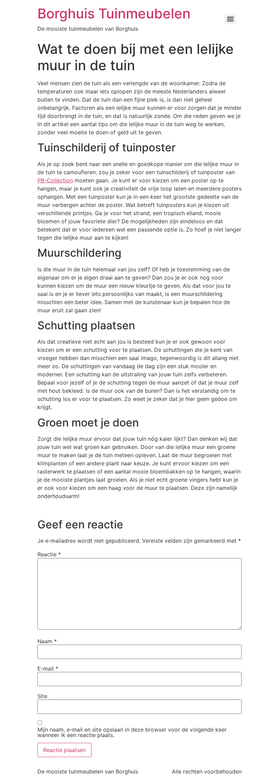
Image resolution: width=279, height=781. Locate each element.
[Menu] (230, 19)
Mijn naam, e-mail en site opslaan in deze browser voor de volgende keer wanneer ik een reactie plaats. (132, 732)
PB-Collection (55, 180)
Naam (47, 641)
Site (42, 696)
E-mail (47, 668)
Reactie (49, 554)
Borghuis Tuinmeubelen (114, 13)
